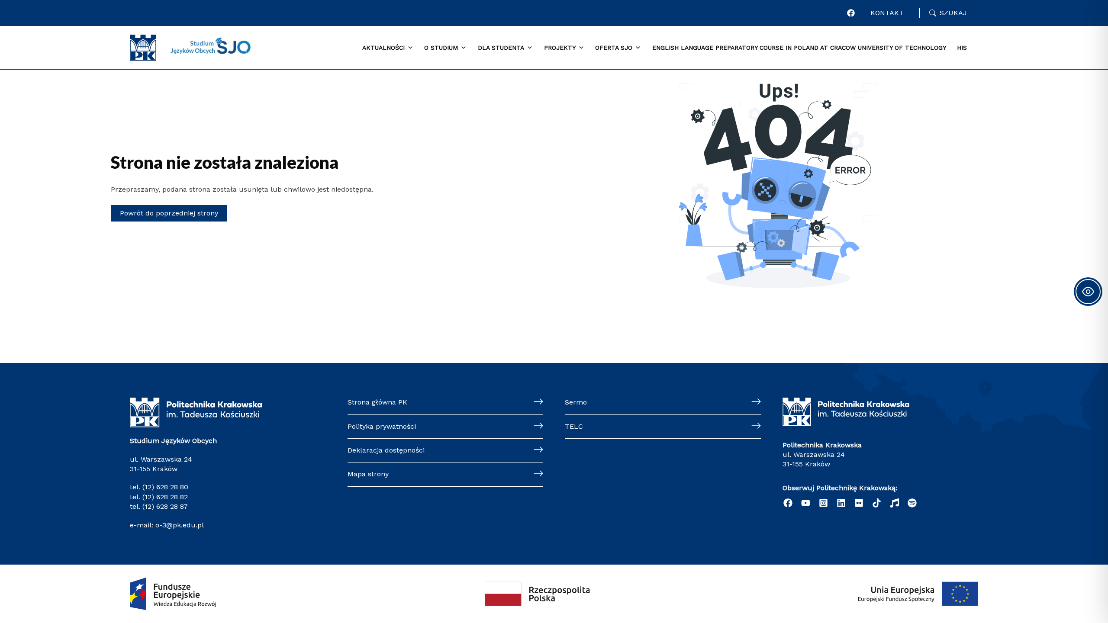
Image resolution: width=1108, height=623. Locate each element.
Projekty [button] (560, 47)
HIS (962, 47)
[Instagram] (823, 503)
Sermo (576, 402)
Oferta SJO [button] (613, 47)
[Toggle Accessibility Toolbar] (1088, 291)
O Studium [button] (441, 47)
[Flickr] (859, 503)
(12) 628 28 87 (165, 506)
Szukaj (953, 13)
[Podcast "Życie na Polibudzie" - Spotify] (912, 503)
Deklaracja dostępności (386, 450)
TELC (574, 426)
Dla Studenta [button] (501, 47)
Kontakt (887, 13)
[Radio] (894, 503)
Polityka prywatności (382, 426)
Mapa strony (368, 474)
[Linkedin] (841, 503)
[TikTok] (876, 503)
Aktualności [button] (383, 47)
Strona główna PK (377, 402)
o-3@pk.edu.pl (178, 525)
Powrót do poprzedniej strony (169, 213)
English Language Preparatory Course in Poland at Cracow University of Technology (799, 47)
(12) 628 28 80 (165, 487)
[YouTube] (805, 503)
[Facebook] (851, 13)
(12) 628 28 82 (165, 497)
